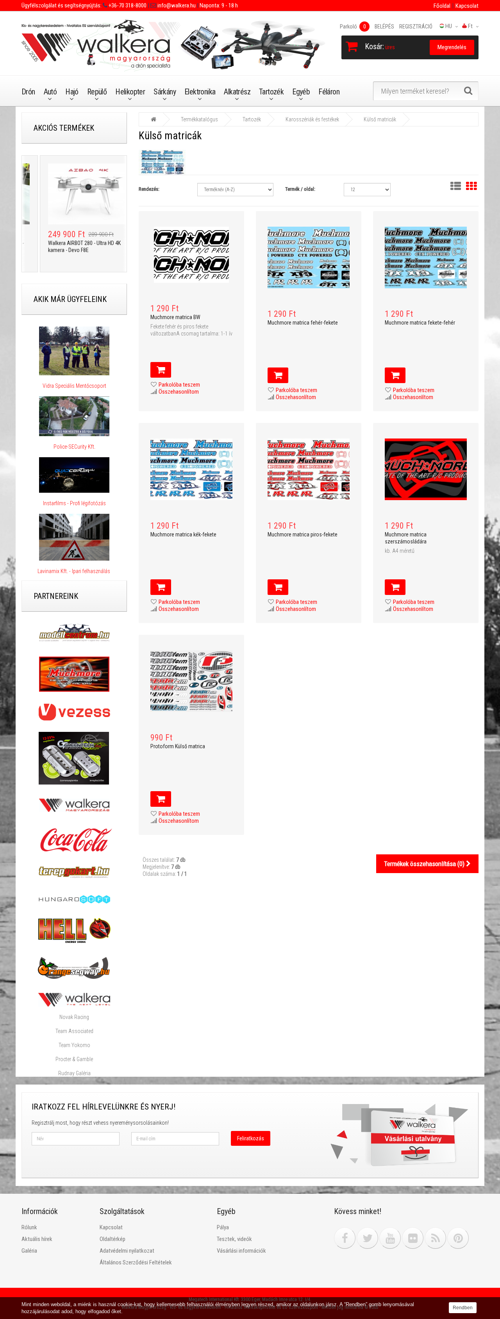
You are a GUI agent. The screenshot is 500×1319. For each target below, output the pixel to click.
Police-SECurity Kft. (74, 447)
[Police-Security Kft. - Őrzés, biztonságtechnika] (74, 440)
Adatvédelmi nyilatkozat (127, 1250)
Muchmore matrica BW (175, 317)
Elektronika (199, 91)
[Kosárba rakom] (160, 370)
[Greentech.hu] (74, 757)
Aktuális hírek (36, 1239)
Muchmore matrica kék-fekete (183, 534)
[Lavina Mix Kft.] (74, 537)
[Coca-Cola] (74, 840)
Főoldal (442, 5)
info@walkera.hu (176, 5)
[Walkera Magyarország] (74, 805)
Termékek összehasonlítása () (425, 864)
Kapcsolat (467, 5)
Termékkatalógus (199, 119)
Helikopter (130, 91)
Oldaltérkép (112, 1239)
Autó (50, 91)
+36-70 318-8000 (126, 5)
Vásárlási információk (241, 1250)
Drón (28, 91)
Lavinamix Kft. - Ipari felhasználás (74, 571)
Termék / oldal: (300, 189)
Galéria (29, 1250)
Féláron (328, 91)
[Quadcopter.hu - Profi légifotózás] (74, 475)
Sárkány (165, 91)
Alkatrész (237, 91)
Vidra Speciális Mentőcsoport (74, 386)
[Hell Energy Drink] (74, 930)
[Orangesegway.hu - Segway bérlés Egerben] (74, 967)
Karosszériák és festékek (312, 119)
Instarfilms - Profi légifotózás (74, 503)
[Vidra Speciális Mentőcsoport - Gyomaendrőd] (74, 351)
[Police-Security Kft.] (74, 416)
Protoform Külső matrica (177, 746)
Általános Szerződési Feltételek (136, 1262)
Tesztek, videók (234, 1239)
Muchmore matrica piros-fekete (303, 534)
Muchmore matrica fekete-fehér (420, 323)
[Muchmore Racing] (74, 674)
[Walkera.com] (74, 999)
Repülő (97, 91)
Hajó (72, 91)
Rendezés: (149, 189)
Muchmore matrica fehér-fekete (303, 323)
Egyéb (301, 91)
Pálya (223, 1227)
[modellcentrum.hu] (74, 632)
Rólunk (29, 1227)
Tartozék (271, 91)
